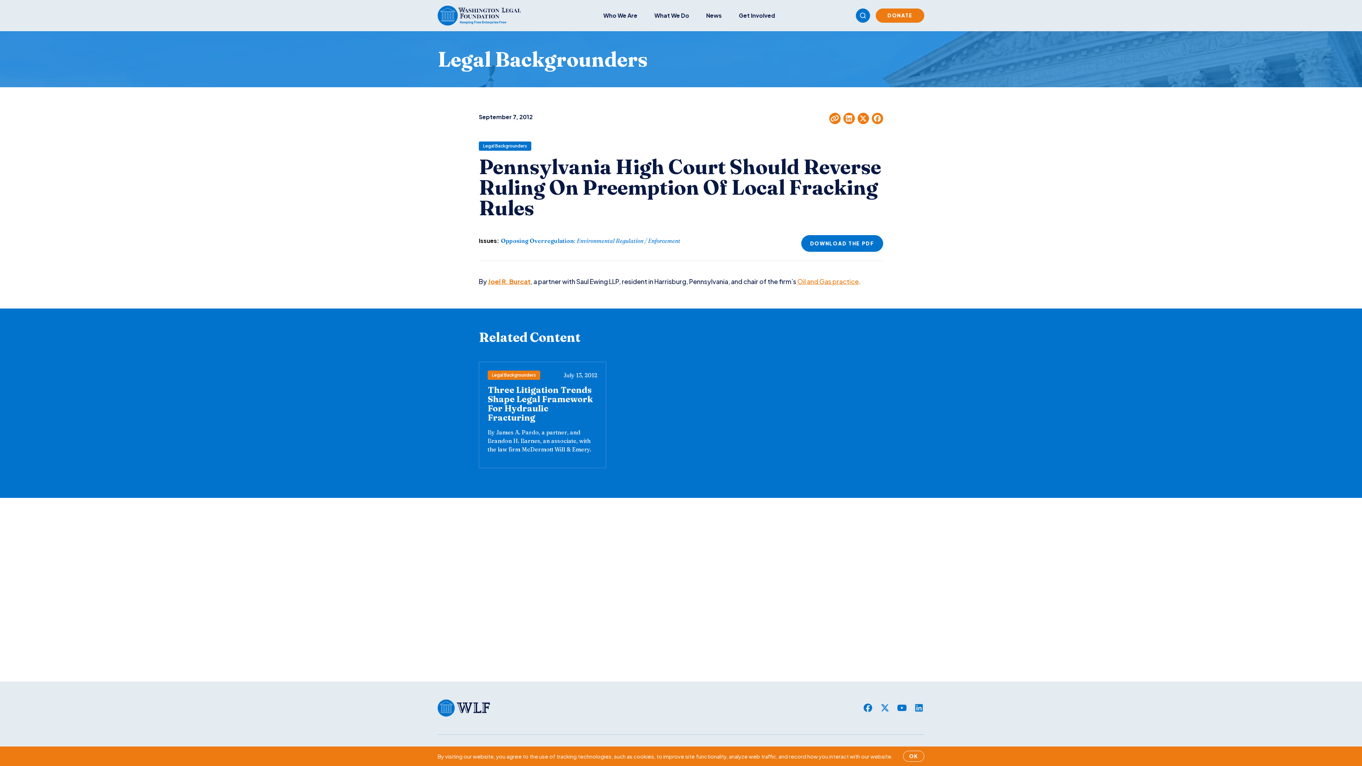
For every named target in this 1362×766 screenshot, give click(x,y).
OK (913, 756)
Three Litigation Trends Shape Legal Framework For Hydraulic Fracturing (540, 404)
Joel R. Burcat (509, 281)
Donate (900, 15)
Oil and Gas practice (828, 281)
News (714, 15)
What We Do (671, 15)
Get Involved (757, 15)
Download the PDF (842, 243)
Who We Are (620, 15)
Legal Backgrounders (505, 146)
